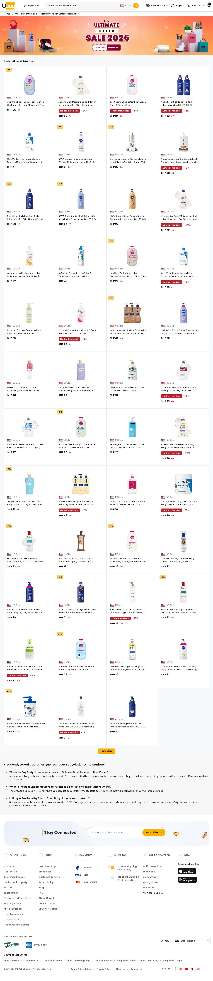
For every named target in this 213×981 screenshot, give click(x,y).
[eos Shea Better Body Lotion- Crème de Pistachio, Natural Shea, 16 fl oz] (80, 427)
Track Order (11, 892)
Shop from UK (31, 960)
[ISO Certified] (34, 945)
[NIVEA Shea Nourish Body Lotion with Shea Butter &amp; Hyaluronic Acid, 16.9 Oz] (80, 199)
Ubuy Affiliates (47, 903)
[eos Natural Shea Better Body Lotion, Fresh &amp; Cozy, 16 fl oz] (132, 85)
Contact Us (10, 871)
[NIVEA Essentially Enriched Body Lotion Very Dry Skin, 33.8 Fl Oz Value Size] (29, 592)
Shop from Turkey (149, 960)
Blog (41, 887)
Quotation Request (15, 877)
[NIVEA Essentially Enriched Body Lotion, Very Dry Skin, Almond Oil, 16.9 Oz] (29, 199)
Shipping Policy (12, 903)
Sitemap (8, 887)
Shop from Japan (53, 960)
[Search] (136, 5)
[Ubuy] (8, 5)
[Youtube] (186, 969)
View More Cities (152, 892)
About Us (9, 866)
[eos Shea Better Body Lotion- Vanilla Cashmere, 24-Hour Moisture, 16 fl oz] (29, 85)
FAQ (41, 892)
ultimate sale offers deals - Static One (32, 13)
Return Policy (46, 882)
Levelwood (149, 887)
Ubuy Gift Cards (48, 908)
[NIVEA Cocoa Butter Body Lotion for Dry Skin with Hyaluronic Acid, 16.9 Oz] (132, 199)
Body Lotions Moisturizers (66, 13)
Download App (47, 866)
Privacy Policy (104, 969)
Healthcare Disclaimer (16, 924)
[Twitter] (192, 969)
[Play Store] (187, 880)
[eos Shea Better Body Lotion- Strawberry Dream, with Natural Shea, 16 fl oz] (132, 541)
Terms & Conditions (81, 969)
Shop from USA (11, 960)
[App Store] (187, 872)
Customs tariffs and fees (18, 898)
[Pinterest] (198, 969)
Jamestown (150, 877)
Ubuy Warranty (12, 919)
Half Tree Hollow (152, 866)
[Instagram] (180, 969)
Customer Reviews (49, 877)
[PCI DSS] (11, 945)
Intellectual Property (15, 882)
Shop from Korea (103, 960)
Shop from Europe (172, 960)
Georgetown (150, 882)
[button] (157, 6)
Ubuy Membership (14, 914)
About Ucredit (47, 898)
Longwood (149, 871)
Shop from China (126, 960)
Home (7, 13)
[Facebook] (175, 969)
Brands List (45, 871)
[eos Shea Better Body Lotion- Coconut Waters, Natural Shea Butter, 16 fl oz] (132, 256)
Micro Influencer (13, 908)
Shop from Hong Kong (78, 960)
